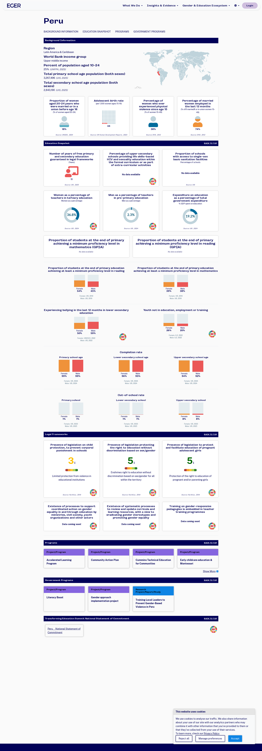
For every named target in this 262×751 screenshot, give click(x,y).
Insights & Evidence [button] (161, 5)
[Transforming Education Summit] (152, 181)
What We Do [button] (131, 5)
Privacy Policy (211, 733)
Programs (122, 31)
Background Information (61, 31)
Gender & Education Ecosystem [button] (205, 5)
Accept (235, 738)
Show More (209, 571)
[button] (237, 5)
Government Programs (149, 31)
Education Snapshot (97, 31)
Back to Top (210, 143)
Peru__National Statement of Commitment (64, 630)
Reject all (184, 738)
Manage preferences (210, 738)
